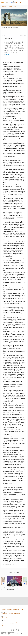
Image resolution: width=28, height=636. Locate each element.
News (15, 6)
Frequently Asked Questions (14, 613)
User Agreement (5, 623)
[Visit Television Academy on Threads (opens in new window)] (14, 630)
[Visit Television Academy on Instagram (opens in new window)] (11, 630)
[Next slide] (24, 583)
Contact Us (4, 613)
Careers (21, 609)
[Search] (17, 2)
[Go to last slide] (4, 583)
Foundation (9, 609)
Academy (4, 609)
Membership (16, 609)
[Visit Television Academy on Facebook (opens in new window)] (9, 630)
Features (10, 6)
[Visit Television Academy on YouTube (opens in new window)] (19, 630)
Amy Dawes (7, 54)
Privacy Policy (5, 622)
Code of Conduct (5, 625)
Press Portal (4, 617)
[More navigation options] (25, 2)
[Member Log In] (21, 2)
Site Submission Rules (15, 623)
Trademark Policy (13, 622)
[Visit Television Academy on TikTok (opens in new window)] (16, 630)
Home (4, 6)
